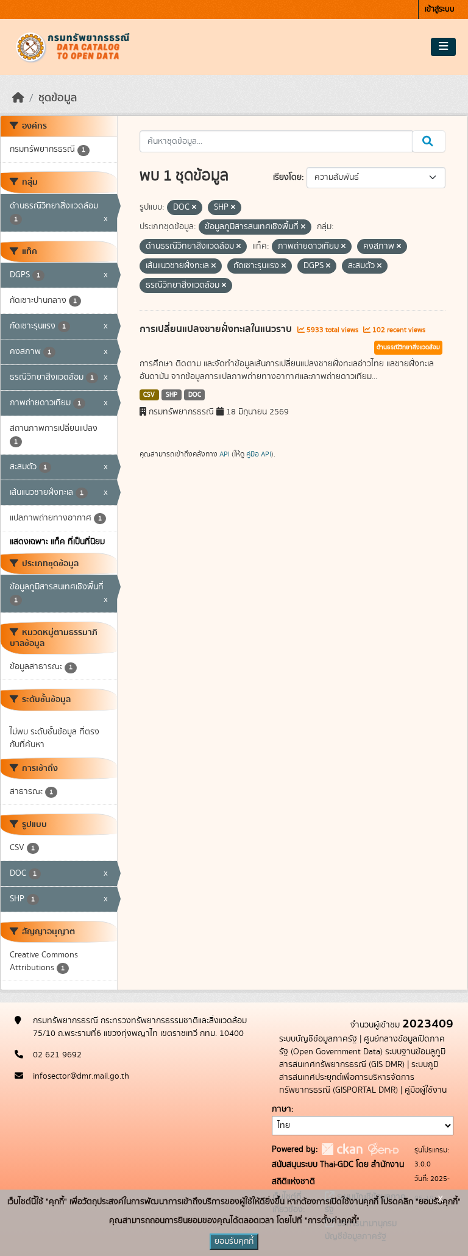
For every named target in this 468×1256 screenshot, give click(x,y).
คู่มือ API (258, 454)
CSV (149, 395)
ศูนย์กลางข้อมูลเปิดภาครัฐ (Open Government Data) (362, 1045)
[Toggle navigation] (443, 47)
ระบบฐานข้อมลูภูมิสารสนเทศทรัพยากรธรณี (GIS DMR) (362, 1058)
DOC (194, 395)
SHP (171, 395)
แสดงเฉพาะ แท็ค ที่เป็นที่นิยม (57, 542)
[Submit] (428, 141)
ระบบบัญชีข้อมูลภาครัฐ (318, 1039)
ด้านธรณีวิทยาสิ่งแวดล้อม (408, 347)
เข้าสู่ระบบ (440, 9)
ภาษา (281, 1109)
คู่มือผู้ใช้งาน (426, 1090)
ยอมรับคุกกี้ (234, 1241)
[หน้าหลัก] (18, 98)
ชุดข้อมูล (57, 98)
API (224, 454)
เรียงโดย (287, 177)
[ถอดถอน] (194, 208)
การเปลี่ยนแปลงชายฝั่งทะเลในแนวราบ (217, 329)
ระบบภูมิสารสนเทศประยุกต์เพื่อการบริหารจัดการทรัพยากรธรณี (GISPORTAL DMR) (358, 1077)
